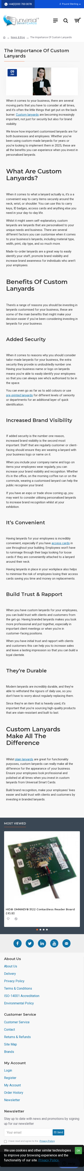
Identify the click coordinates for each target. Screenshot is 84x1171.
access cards (61, 543)
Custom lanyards (27, 114)
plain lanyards (24, 759)
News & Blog (18, 37)
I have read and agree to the (31, 1141)
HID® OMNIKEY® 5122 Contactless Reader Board (40, 909)
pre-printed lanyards (19, 395)
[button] (37, 929)
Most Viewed (15, 823)
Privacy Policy (48, 1160)
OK (78, 1150)
